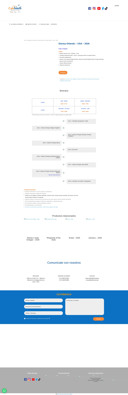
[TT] (39, 379)
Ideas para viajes (45, 24)
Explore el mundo (31, 24)
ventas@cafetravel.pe (92, 280)
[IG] (29, 379)
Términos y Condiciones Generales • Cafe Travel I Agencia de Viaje (41, 207)
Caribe (78, 79)
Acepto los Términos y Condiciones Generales (37, 318)
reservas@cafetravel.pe (92, 278)
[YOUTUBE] (33, 379)
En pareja (88, 79)
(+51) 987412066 (64, 278)
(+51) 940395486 (64, 280)
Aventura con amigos (71, 79)
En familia (83, 79)
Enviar (98, 319)
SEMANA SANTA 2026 (65, 80)
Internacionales (41, 40)
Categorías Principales (32, 40)
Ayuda (117, 5)
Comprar (63, 72)
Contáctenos (54, 24)
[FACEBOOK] (25, 379)
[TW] (36, 379)
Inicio (25, 40)
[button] (4, 390)
